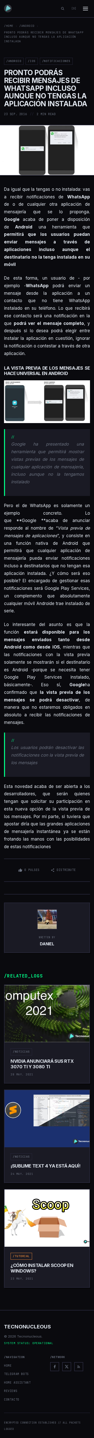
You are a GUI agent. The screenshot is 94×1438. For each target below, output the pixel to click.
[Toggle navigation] (85, 8)
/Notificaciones (56, 61)
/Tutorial (21, 1256)
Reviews (10, 1391)
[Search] (62, 8)
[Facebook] (54, 1366)
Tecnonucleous (27, 1327)
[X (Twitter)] (66, 1366)
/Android (26, 26)
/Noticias (21, 1051)
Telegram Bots (16, 1374)
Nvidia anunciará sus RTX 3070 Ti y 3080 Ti (42, 1063)
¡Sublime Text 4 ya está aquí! (45, 1166)
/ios (31, 61)
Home (8, 1366)
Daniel (47, 943)
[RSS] (78, 1366)
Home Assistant (17, 1383)
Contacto (11, 1400)
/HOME (9, 26)
